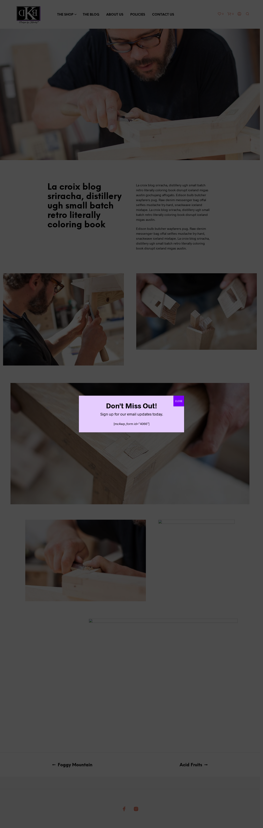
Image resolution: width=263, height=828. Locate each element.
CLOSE (178, 401)
